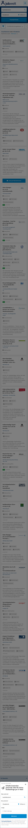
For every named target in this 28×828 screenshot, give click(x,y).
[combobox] (12, 797)
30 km (22, 804)
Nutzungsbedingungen (6, 821)
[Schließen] (25, 784)
